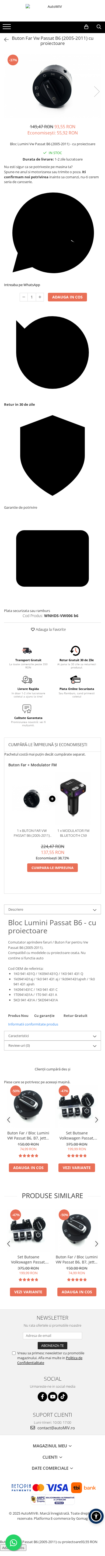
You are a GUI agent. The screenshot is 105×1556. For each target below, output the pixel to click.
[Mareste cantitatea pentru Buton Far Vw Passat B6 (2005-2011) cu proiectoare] (40, 297)
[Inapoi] (4, 39)
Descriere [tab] (15, 909)
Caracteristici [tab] (18, 1035)
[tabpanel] (52, 86)
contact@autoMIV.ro (55, 1427)
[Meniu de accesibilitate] (96, 1516)
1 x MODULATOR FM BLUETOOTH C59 (73, 833)
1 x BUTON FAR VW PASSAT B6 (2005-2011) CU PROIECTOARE (32, 833)
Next (96, 91)
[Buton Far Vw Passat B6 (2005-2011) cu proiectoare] (52, 86)
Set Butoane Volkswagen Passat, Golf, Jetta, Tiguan (77, 1135)
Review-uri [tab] (19, 1045)
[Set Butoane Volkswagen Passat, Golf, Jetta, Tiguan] (76, 1106)
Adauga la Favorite (50, 629)
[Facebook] (42, 1396)
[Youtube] (52, 1396)
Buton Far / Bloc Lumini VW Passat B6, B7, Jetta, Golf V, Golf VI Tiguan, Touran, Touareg (28, 1135)
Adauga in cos (67, 297)
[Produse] (7, 28)
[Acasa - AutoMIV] (52, 10)
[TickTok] (63, 1396)
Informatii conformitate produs (33, 1024)
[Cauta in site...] (99, 27)
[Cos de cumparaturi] (86, 27)
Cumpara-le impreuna (53, 867)
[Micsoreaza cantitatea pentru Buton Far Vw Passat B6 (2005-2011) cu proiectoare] (24, 297)
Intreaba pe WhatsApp (22, 284)
